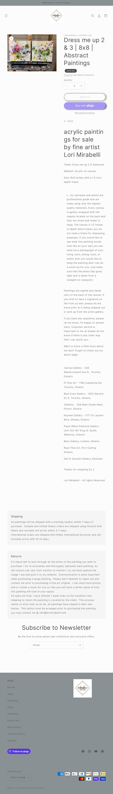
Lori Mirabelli (21, 788)
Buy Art (11, 687)
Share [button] (70, 121)
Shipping (68, 75)
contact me (13, 720)
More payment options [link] (85, 113)
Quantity (68, 80)
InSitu (10, 707)
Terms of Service (16, 734)
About (10, 694)
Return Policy (14, 727)
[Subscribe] (79, 645)
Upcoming (12, 700)
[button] (6, 16)
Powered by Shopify (36, 788)
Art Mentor (12, 714)
